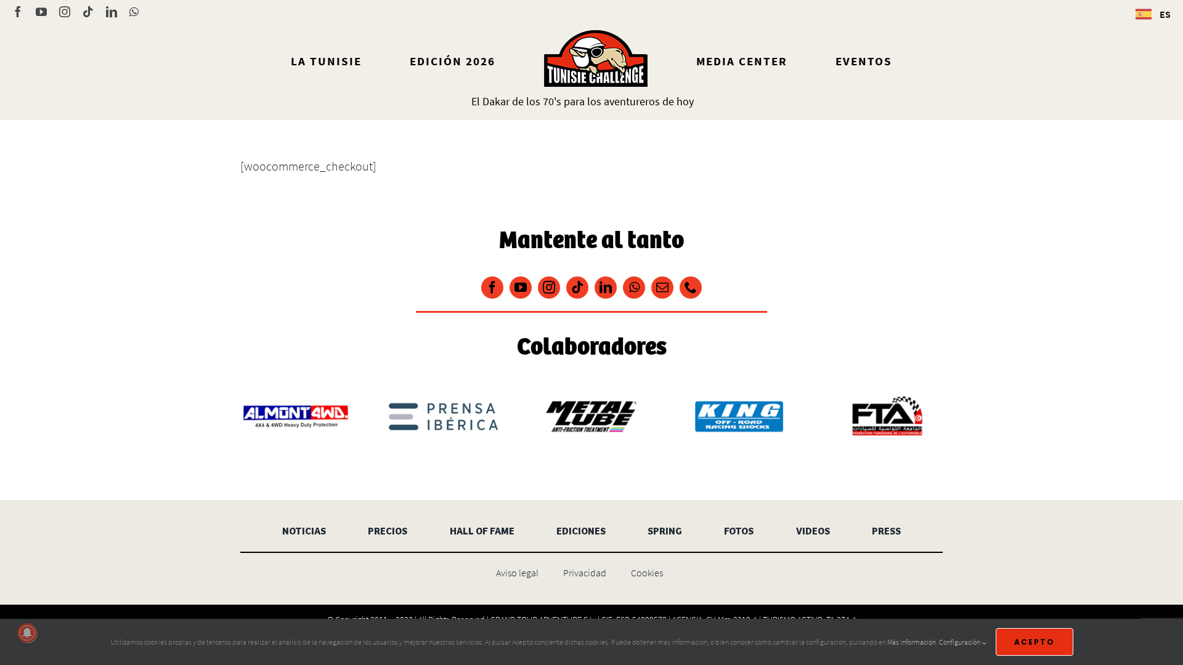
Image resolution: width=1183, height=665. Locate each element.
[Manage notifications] (27, 633)
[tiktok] (577, 287)
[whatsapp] (634, 287)
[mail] (662, 287)
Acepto (1034, 642)
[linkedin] (606, 287)
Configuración (960, 642)
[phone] (691, 287)
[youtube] (521, 287)
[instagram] (549, 287)
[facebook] (492, 287)
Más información (911, 642)
